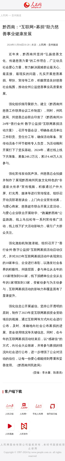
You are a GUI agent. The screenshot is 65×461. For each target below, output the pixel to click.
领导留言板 (52, 414)
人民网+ (23, 414)
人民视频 (9, 434)
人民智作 (23, 434)
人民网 (4, 15)
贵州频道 (16, 15)
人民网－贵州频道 (48, 44)
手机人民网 (38, 414)
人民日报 (9, 414)
